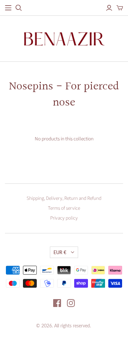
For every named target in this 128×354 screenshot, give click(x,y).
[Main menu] (8, 8)
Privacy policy (64, 218)
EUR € (59, 252)
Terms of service (64, 208)
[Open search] (18, 8)
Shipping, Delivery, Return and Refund (64, 198)
